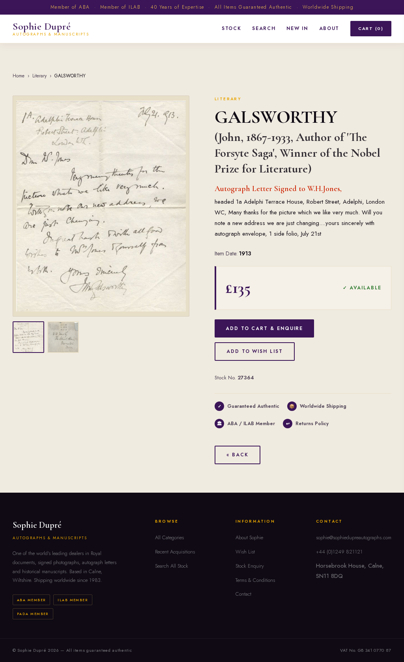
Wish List (245, 551)
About (329, 28)
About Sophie (249, 537)
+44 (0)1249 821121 (339, 551)
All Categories (169, 537)
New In (297, 28)
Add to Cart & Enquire (264, 328)
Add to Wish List (254, 351)
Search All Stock (171, 566)
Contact (243, 594)
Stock (231, 28)
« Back (237, 454)
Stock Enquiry (250, 566)
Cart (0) (370, 28)
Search (263, 28)
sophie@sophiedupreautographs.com (353, 537)
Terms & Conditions (255, 580)
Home (18, 75)
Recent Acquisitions (175, 551)
